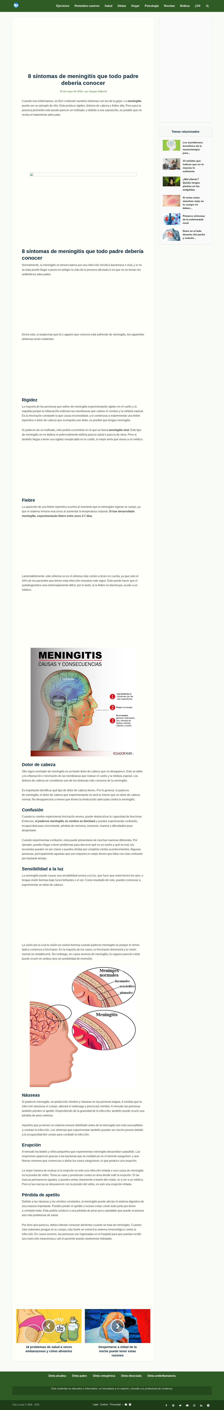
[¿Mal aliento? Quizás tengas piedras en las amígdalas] (173, 181)
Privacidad (115, 1404)
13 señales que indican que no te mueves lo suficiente (193, 166)
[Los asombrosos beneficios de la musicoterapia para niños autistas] (173, 145)
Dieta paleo (79, 1375)
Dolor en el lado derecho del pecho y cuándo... (194, 234)
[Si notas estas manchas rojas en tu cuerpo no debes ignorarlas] (173, 201)
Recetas (169, 5)
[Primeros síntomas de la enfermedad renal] (173, 219)
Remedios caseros (87, 5)
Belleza (185, 5)
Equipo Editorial (98, 91)
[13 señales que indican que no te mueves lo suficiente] (173, 164)
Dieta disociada (131, 1375)
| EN (197, 5)
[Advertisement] (83, 43)
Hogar (135, 5)
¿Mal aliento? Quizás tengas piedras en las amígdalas (191, 184)
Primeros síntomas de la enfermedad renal (194, 219)
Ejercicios (62, 5)
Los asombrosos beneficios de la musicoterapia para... (193, 147)
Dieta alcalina (57, 1375)
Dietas (122, 5)
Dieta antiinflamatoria (162, 1375)
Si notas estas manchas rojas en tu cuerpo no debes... (193, 202)
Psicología (152, 5)
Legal (95, 1404)
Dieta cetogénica (104, 1375)
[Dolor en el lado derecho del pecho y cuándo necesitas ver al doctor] (173, 234)
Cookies (104, 1404)
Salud (108, 5)
